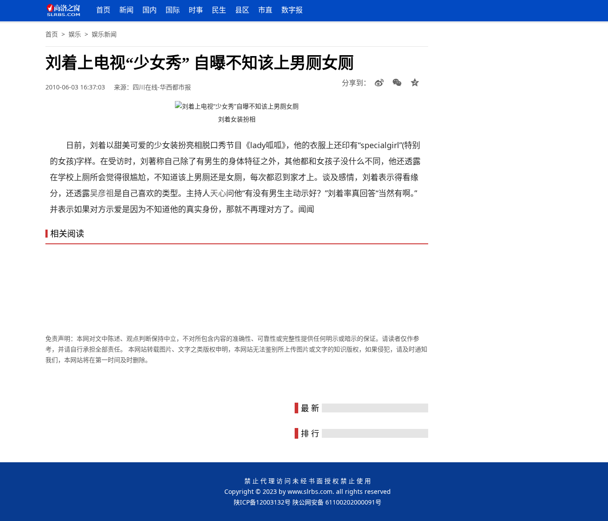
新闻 (126, 10)
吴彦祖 (102, 193)
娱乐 (75, 34)
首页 (103, 10)
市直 (265, 10)
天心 (218, 193)
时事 (196, 10)
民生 (219, 10)
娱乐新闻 (104, 34)
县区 (242, 10)
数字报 (292, 10)
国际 (173, 10)
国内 (149, 10)
